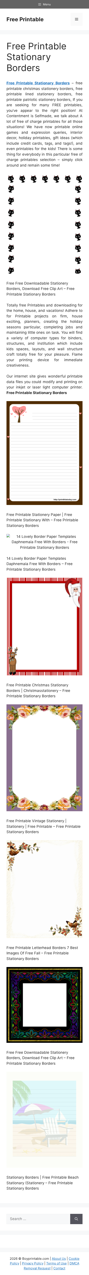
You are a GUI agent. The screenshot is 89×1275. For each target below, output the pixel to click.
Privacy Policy (32, 1263)
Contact (59, 1268)
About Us (59, 1259)
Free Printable (25, 19)
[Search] (76, 1219)
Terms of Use (56, 1263)
